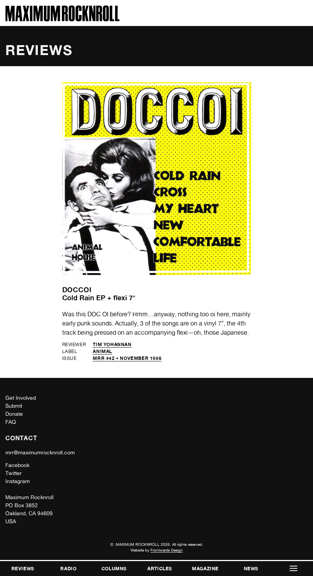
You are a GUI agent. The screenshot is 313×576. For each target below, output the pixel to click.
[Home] (62, 19)
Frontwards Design (166, 550)
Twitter (13, 473)
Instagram (17, 481)
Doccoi (77, 289)
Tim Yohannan (112, 344)
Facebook (17, 465)
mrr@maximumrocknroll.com (40, 452)
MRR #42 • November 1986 (127, 358)
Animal (102, 351)
